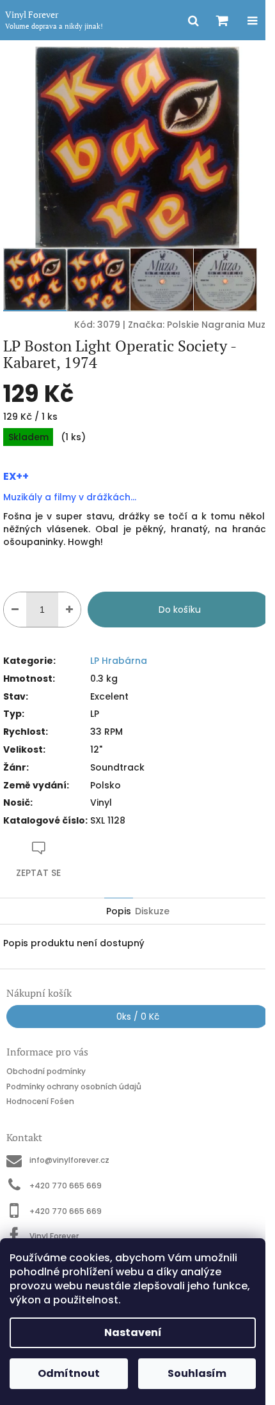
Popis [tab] (118, 911)
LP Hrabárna (118, 660)
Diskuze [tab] (152, 911)
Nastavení (133, 1332)
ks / (137, 1016)
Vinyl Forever (54, 1236)
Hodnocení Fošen (40, 1101)
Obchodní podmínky (46, 1071)
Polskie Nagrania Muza (219, 324)
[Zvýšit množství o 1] (69, 609)
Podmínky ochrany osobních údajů (73, 1086)
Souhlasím (197, 1373)
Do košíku (180, 609)
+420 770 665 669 (65, 1185)
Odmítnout (69, 1373)
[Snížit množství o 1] (15, 609)
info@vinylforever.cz (69, 1160)
